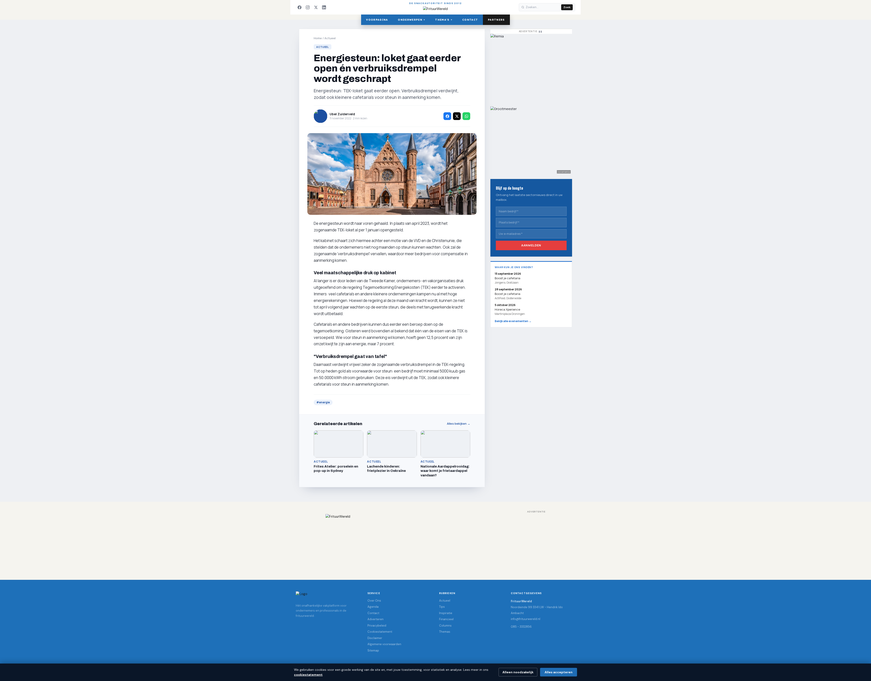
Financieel (446, 619)
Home (318, 38)
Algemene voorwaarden (384, 644)
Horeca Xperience (507, 309)
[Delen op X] (457, 116)
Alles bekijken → (458, 423)
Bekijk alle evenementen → (513, 321)
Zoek (566, 7)
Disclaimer (374, 638)
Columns (445, 625)
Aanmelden (531, 245)
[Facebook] (299, 7)
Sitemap (373, 650)
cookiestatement (308, 675)
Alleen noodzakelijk (517, 672)
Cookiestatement (379, 632)
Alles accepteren (559, 672)
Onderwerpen (411, 19)
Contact (470, 19)
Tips (442, 607)
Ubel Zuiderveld (342, 114)
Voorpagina (377, 19)
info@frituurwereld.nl (525, 619)
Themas (444, 632)
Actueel (330, 38)
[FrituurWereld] (435, 542)
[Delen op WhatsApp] (466, 116)
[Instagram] (307, 7)
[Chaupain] (531, 68)
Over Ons (374, 601)
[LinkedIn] (324, 7)
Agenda (373, 607)
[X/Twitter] (315, 7)
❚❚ (540, 31)
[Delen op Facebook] (447, 116)
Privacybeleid (376, 625)
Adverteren (375, 619)
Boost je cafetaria (507, 294)
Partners (496, 19)
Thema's (443, 19)
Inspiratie (445, 613)
